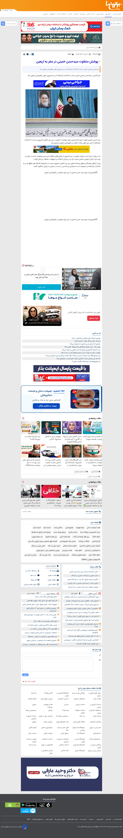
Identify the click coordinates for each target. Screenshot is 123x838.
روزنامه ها (53, 570)
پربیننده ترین (51, 593)
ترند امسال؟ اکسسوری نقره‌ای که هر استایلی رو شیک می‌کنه (81, 350)
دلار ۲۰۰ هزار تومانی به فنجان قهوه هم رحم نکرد (83, 636)
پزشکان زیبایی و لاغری (96, 746)
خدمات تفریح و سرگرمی (31, 717)
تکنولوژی (53, 14)
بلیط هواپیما (80, 527)
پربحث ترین (31, 593)
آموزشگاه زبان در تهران (79, 740)
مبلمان (50, 710)
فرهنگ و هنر (61, 14)
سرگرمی (45, 14)
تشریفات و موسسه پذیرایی (63, 740)
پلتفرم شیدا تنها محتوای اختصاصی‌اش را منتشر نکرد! (82, 620)
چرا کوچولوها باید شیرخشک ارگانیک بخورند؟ (86, 361)
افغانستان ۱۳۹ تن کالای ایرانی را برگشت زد (43, 629)
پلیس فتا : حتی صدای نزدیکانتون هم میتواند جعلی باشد (82, 347)
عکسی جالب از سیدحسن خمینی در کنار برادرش (83, 583)
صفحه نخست (117, 14)
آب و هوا (34, 575)
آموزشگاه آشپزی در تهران (62, 694)
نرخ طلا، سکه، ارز (31, 570)
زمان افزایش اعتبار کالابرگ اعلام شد (87, 644)
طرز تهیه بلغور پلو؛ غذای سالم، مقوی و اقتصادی (42, 600)
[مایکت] (28, 811)
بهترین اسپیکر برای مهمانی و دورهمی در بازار (86, 338)
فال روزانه (34, 580)
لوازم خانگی (32, 727)
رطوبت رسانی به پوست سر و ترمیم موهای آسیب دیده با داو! (80, 353)
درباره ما (91, 819)
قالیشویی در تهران (46, 745)
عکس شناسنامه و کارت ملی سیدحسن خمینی (83, 572)
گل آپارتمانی (96, 541)
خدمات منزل (32, 733)
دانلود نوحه (78, 550)
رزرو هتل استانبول (51, 536)
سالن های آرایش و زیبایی (95, 694)
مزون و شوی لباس (46, 699)
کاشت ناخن (97, 699)
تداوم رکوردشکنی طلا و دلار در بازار (46, 597)
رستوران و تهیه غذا (62, 716)
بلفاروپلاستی (69, 527)
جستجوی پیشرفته (37, 819)
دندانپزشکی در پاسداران (92, 550)
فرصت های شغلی (72, 819)
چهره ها (82, 14)
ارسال (25, 675)
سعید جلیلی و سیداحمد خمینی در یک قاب (84, 575)
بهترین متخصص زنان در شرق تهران (48, 550)
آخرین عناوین (92, 593)
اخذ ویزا (33, 693)
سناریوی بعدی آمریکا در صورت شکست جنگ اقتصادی (82, 604)
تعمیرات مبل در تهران (45, 716)
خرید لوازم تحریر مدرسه (61, 555)
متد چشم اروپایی (37, 536)
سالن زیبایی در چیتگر (38, 546)
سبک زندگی (91, 14)
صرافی (34, 704)
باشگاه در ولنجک (84, 541)
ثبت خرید (41, 287)
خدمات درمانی (80, 704)
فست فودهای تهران (62, 722)
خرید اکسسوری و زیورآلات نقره (90, 532)
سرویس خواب (47, 722)
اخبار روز (108, 14)
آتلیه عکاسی (65, 750)
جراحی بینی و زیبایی (94, 750)
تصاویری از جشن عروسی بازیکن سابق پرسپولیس (82, 608)
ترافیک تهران (52, 580)
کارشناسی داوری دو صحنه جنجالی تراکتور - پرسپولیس (81, 640)
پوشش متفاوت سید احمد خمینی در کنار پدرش (83, 587)
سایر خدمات (32, 745)
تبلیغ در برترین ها (60, 819)
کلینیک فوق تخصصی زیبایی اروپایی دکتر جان (42, 541)
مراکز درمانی (97, 716)
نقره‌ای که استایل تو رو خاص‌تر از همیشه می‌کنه (85, 344)
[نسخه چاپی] (24, 54)
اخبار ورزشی (100, 14)
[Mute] (67, 288)
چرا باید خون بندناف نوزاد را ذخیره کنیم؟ (87, 341)
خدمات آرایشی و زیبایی (95, 706)
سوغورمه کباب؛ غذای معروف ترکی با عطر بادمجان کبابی (39, 604)
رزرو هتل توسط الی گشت (81, 536)
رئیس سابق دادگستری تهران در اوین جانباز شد (42, 625)
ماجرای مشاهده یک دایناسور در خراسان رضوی (41, 640)
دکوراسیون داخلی (46, 727)
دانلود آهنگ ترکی (94, 555)
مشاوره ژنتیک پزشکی (70, 546)
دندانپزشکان (97, 733)
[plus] (32, 54)
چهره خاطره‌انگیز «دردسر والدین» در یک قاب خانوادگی (81, 597)
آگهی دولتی (48, 819)
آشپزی (76, 14)
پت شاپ (82, 716)
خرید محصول (93, 318)
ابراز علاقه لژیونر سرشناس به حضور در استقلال (42, 636)
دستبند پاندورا (73, 532)
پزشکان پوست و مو (78, 693)
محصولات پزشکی (79, 699)
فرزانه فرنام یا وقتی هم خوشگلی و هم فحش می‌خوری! (39, 644)
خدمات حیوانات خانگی (80, 711)
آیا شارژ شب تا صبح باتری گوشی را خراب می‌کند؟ (83, 616)
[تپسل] (23, 265)
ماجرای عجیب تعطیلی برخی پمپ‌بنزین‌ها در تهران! (82, 601)
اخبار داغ (74, 593)
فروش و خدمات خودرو (31, 740)
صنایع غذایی (65, 733)
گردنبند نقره (37, 527)
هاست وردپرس (67, 550)
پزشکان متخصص (95, 722)
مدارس (66, 704)
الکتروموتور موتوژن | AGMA (91, 559)
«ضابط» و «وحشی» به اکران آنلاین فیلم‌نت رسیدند (41, 632)
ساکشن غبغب (58, 527)
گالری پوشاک (48, 693)
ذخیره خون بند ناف (54, 546)
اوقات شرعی (52, 584)
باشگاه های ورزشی (79, 722)
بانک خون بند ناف (45, 555)
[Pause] (64, 288)
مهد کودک (65, 710)
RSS (28, 819)
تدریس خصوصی (63, 699)
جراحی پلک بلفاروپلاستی (68, 541)
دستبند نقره (47, 527)
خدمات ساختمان (47, 739)
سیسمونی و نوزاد (30, 710)
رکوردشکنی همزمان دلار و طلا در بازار (45, 621)
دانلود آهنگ (96, 536)
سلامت (70, 14)
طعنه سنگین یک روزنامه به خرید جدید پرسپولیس (83, 612)
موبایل (34, 722)
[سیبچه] (44, 805)
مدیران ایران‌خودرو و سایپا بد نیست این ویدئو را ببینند (82, 625)
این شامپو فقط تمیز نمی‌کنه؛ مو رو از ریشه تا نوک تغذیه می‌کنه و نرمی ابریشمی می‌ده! (73, 355)
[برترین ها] (115, 5)
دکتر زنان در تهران (95, 727)
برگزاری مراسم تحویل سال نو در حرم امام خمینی (82, 579)
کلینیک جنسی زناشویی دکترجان (90, 546)
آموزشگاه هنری (80, 750)
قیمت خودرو (52, 575)
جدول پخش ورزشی (30, 584)
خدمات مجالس (64, 745)
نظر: (99, 660)
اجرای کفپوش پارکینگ (79, 555)
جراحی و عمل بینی (31, 555)
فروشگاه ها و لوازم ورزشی (79, 729)
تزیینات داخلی (48, 733)
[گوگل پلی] (28, 805)
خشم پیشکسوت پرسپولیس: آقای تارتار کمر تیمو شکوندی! (83, 631)
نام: (100, 655)
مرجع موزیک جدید (60, 532)
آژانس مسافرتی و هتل (46, 752)
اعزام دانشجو (32, 699)
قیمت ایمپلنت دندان (93, 527)
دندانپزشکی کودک (95, 739)
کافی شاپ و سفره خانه (63, 729)
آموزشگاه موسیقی (79, 745)
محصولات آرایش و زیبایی (95, 711)
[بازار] (12, 805)
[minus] (27, 54)
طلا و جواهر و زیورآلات (48, 706)
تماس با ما (83, 819)
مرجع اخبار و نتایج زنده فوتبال (41, 532)
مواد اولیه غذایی (65, 536)
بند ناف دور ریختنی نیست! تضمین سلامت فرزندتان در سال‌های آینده (78, 358)
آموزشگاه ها (81, 733)
